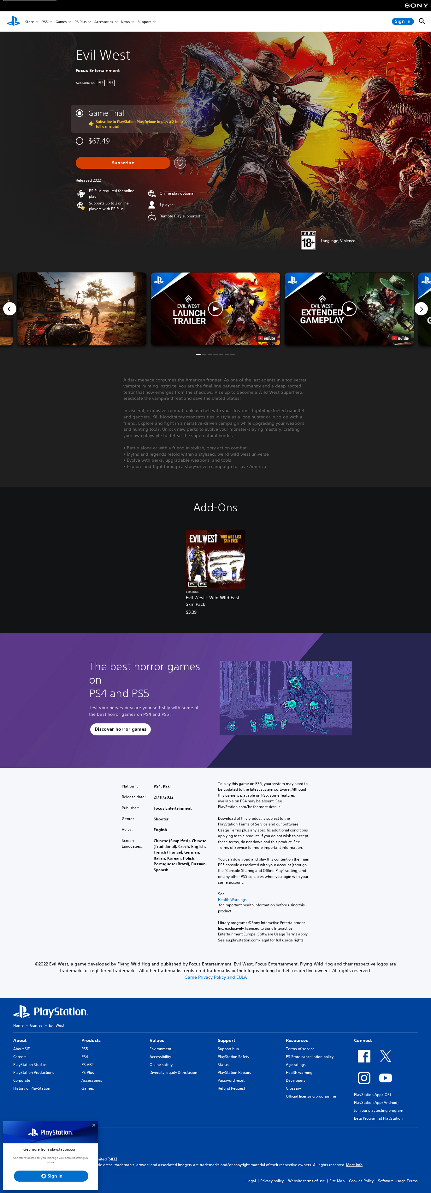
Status (223, 1064)
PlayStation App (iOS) (372, 1094)
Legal (251, 1181)
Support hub (228, 1048)
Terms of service (300, 1048)
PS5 (45, 21)
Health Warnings (232, 899)
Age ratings (296, 1064)
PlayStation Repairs (234, 1072)
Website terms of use (306, 1181)
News (125, 21)
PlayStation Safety (233, 1056)
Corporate (21, 1080)
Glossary (293, 1088)
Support (144, 21)
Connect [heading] (363, 1040)
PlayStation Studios (30, 1064)
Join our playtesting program (378, 1110)
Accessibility (160, 1056)
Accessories (103, 21)
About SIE (21, 1048)
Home (18, 1025)
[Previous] (9, 308)
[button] (215, 308)
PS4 (84, 1056)
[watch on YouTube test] (266, 338)
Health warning (299, 1072)
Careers (20, 1056)
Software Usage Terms (398, 1181)
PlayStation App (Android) (376, 1102)
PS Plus (80, 21)
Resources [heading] (297, 1040)
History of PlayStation (31, 1088)
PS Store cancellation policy (310, 1056)
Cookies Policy (361, 1181)
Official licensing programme (311, 1096)
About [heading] (20, 1040)
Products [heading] (91, 1040)
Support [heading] (226, 1040)
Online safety (161, 1064)
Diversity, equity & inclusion (173, 1072)
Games (61, 21)
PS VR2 (87, 1064)
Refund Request (231, 1088)
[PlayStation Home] (13, 21)
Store (29, 21)
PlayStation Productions (33, 1072)
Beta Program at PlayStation (378, 1118)
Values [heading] (157, 1040)
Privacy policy (272, 1181)
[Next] (421, 308)
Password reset (231, 1080)
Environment (160, 1048)
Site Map (337, 1181)
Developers (295, 1080)
